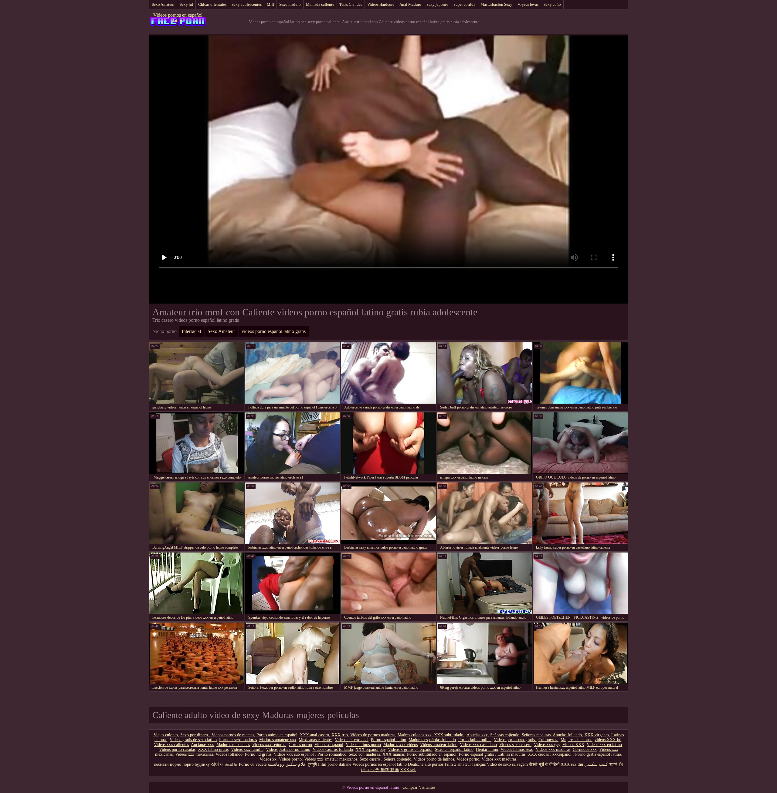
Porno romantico (331, 754)
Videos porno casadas (177, 749)
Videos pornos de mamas (233, 735)
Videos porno (290, 759)
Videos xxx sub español (294, 754)
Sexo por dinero (194, 735)
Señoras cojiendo (504, 735)
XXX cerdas (539, 754)
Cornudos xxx (585, 749)
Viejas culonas (166, 735)
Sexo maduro (290, 4)
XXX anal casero (314, 735)
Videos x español (328, 744)
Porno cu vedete (252, 764)
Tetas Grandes (350, 4)
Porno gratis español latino (598, 754)
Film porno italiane (334, 764)
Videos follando (229, 754)
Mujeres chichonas (576, 740)
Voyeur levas (527, 4)
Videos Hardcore (380, 4)
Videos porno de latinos (434, 759)
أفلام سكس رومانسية (287, 764)
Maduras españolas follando (432, 740)
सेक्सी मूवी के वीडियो (544, 764)
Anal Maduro (410, 4)
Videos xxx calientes (171, 744)
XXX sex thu (572, 764)
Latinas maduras (511, 754)
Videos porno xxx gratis (515, 740)
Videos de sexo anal (351, 740)
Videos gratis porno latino (288, 749)
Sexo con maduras (364, 754)
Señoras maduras (536, 735)
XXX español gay (370, 749)
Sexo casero (370, 759)
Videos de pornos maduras (372, 735)
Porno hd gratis (258, 754)
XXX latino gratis (213, 749)
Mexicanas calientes (315, 740)
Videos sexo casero (515, 744)
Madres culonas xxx (415, 735)
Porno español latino (388, 740)
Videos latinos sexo (516, 749)
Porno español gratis (477, 754)
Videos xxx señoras (269, 744)
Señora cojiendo (397, 759)
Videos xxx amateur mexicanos (330, 759)
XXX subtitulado (449, 735)
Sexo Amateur (163, 4)
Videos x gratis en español (410, 749)
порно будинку (196, 764)
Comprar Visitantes (418, 787)
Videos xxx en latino (604, 744)
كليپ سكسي (596, 764)
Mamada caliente (320, 4)
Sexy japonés (437, 4)
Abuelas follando (567, 735)
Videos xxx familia (247, 749)
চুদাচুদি (312, 764)
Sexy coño (552, 4)
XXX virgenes (596, 735)
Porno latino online (474, 740)
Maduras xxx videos (400, 744)
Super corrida (464, 4)
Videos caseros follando (333, 749)
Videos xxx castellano (478, 744)
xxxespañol (562, 754)
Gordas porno (300, 744)
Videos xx (268, 759)
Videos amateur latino (438, 744)
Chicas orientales (212, 4)
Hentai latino (487, 749)
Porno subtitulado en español (431, 754)
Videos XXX (573, 744)
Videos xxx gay (547, 744)
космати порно (167, 764)
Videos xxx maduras (553, 749)
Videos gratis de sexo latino (193, 740)
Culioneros (548, 740)
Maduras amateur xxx (277, 740)
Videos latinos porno (363, 744)
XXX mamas (393, 754)
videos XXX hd (608, 740)
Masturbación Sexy (496, 4)
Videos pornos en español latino (177, 17)
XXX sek (408, 770)
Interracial (191, 331)
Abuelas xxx (477, 735)
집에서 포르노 (224, 764)
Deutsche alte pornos (425, 764)
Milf (270, 4)
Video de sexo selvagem (507, 764)
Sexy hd (186, 4)
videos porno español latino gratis (274, 331)
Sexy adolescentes (247, 4)
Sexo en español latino (454, 749)
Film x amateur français (465, 764)
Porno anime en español (276, 735)
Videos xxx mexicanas (194, 754)
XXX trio (339, 735)
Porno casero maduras (238, 740)
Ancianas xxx (202, 744)
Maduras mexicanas (233, 744)
